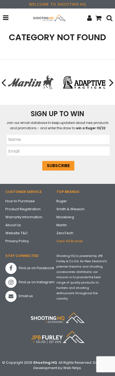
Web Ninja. (72, 367)
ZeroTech (64, 233)
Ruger (61, 201)
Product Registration (23, 209)
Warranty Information (23, 217)
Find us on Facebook (36, 267)
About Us (13, 225)
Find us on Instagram (36, 282)
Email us (25, 295)
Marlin (61, 225)
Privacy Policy (17, 241)
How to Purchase (20, 201)
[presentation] (4, 82)
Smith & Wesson (70, 209)
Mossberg (65, 217)
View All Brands (69, 241)
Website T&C (16, 233)
